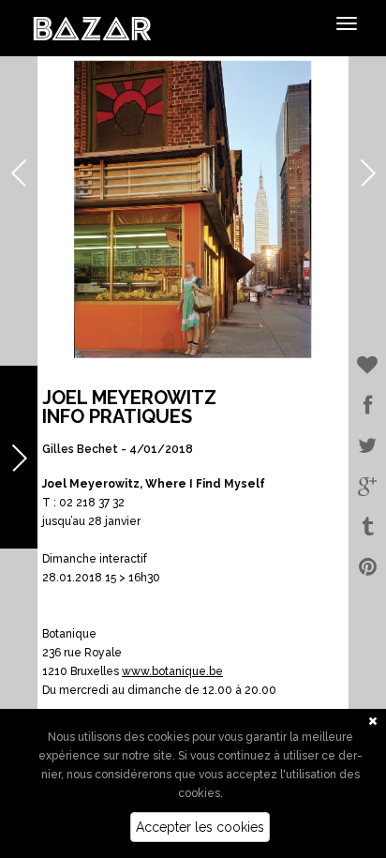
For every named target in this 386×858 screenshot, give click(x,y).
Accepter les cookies (200, 827)
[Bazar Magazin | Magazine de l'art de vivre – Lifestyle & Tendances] (92, 27)
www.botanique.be (172, 671)
